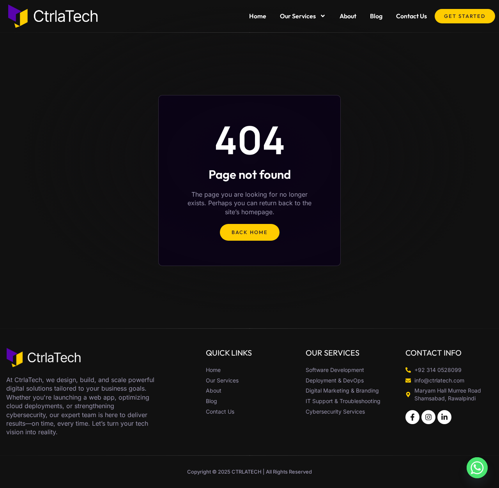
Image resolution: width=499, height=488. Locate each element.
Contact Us (411, 16)
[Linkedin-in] (444, 417)
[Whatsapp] (477, 467)
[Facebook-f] (412, 417)
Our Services (298, 16)
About (348, 16)
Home (257, 16)
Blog (376, 16)
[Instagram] (428, 417)
